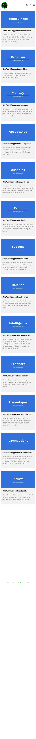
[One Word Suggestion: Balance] (18, 285)
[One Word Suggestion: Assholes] (18, 170)
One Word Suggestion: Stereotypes (16, 414)
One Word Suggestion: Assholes (15, 182)
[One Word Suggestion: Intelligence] (18, 324)
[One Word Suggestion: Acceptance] (18, 132)
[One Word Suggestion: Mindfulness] (18, 19)
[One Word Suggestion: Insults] (18, 479)
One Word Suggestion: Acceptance (16, 143)
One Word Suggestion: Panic (14, 220)
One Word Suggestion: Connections (17, 452)
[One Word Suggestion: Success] (18, 247)
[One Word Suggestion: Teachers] (18, 364)
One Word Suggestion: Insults (14, 491)
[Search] (31, 5)
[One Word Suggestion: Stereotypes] (18, 403)
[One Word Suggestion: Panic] (18, 209)
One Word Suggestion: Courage (15, 105)
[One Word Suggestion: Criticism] (18, 58)
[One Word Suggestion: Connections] (18, 441)
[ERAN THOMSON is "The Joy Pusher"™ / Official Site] (4, 5)
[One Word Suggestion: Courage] (18, 94)
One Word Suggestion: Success (15, 258)
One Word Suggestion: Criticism (15, 69)
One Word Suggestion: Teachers (15, 376)
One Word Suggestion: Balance (15, 297)
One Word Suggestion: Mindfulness (16, 31)
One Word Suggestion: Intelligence (16, 335)
